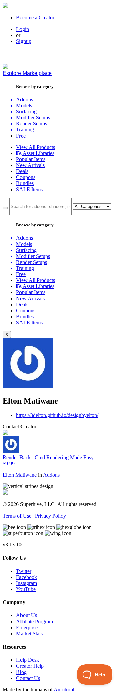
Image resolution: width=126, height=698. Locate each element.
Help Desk (27, 660)
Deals (22, 171)
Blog (21, 672)
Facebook (26, 577)
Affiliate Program (34, 621)
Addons (51, 475)
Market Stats (29, 633)
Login (22, 29)
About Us (26, 615)
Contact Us (28, 678)
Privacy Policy (50, 516)
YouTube (26, 589)
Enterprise (27, 627)
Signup (23, 41)
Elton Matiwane (20, 475)
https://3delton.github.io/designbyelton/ (57, 415)
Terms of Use (17, 516)
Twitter (23, 571)
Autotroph (65, 689)
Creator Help (30, 666)
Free (21, 136)
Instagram (26, 583)
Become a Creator (35, 17)
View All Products (35, 147)
